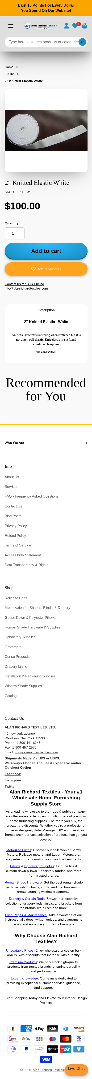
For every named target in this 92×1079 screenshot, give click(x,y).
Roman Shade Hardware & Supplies (32, 627)
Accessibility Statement (23, 555)
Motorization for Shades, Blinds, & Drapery (37, 608)
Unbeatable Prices (19, 950)
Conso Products (17, 656)
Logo (40, 26)
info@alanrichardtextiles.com (36, 752)
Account (66, 26)
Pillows (15, 866)
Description (46, 310)
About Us (12, 477)
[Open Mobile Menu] (11, 26)
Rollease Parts (16, 598)
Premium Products (23, 962)
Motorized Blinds (18, 850)
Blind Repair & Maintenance (26, 915)
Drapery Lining (16, 666)
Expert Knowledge (24, 978)
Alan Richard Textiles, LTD (52, 1070)
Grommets (13, 647)
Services (11, 487)
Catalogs (11, 696)
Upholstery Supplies (20, 637)
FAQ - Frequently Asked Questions (32, 496)
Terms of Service (18, 545)
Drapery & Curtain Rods (27, 899)
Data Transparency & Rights (26, 565)
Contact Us (13, 506)
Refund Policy (15, 535)
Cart (85, 26)
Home (9, 67)
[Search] (83, 42)
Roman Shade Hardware (23, 882)
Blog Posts (13, 516)
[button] (46, 269)
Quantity (12, 223)
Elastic (9, 74)
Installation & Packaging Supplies (30, 676)
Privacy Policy (16, 526)
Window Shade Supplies (23, 686)
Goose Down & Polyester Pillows (30, 617)
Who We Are (14, 443)
